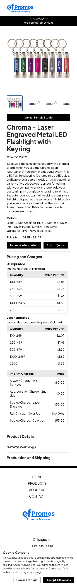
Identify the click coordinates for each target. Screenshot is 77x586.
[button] (38, 257)
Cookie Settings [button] (26, 579)
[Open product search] (65, 8)
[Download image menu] (65, 33)
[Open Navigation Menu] (73, 8)
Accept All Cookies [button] (59, 579)
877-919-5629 (39, 19)
